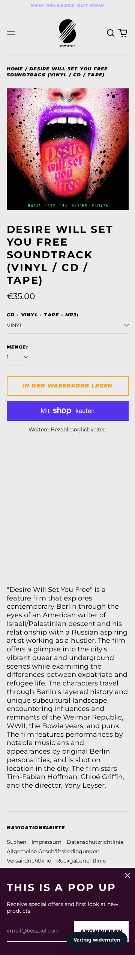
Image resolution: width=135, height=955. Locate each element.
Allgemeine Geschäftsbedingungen (53, 851)
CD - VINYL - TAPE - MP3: (43, 314)
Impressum (47, 842)
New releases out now (67, 5)
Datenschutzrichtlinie (95, 842)
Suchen (16, 842)
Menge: (17, 347)
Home (15, 69)
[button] (111, 33)
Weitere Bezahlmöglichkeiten (67, 429)
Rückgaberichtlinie (81, 860)
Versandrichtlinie (29, 860)
